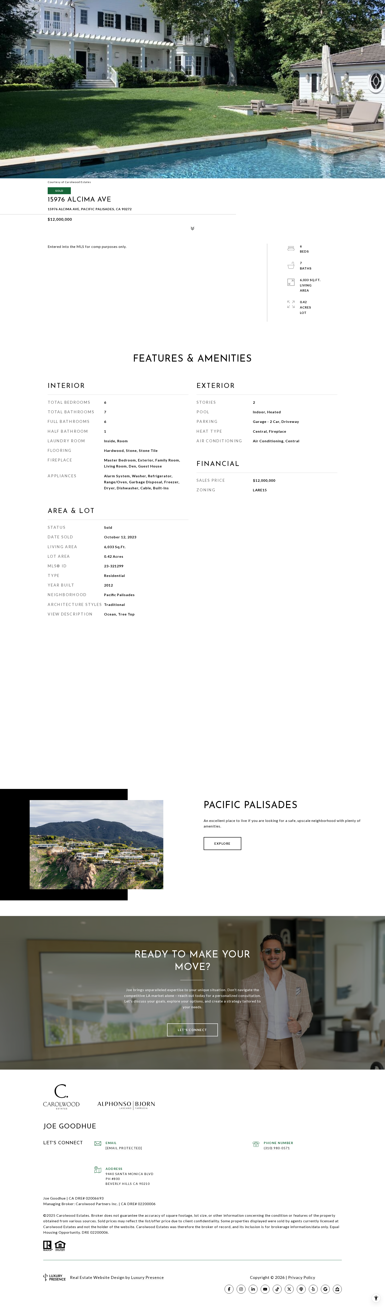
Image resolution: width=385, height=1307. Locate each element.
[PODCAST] (301, 1289)
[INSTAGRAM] (241, 1289)
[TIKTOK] (277, 1289)
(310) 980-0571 (277, 1148)
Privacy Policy (301, 1277)
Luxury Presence (147, 1277)
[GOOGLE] (325, 1289)
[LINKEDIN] (253, 1289)
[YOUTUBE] (265, 1289)
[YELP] (313, 1289)
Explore (222, 843)
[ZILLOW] (337, 1289)
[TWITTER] (289, 1289)
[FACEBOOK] (229, 1289)
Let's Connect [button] (192, 1030)
